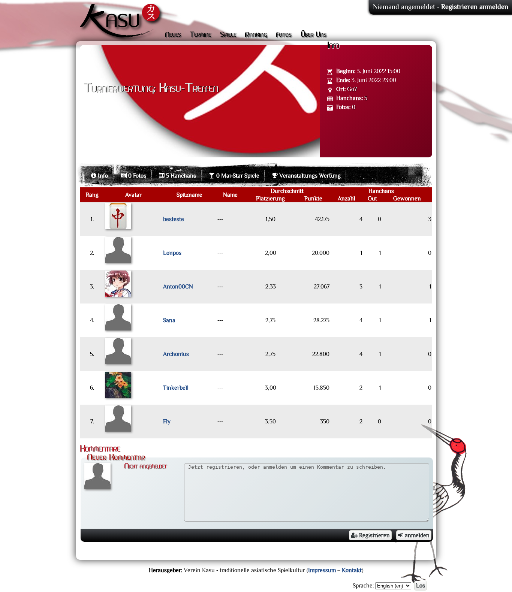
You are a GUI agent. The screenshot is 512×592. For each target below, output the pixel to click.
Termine (200, 34)
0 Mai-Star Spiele (237, 176)
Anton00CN (178, 287)
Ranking (256, 34)
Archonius (176, 354)
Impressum (322, 570)
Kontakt (352, 570)
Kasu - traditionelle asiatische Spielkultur (121, 22)
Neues (173, 34)
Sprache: (363, 586)
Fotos (284, 34)
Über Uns (313, 34)
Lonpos (172, 253)
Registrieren (374, 535)
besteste (173, 219)
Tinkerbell (176, 388)
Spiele (228, 34)
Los (420, 586)
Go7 (352, 89)
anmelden (416, 535)
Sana (169, 320)
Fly (167, 422)
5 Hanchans (180, 176)
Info (102, 176)
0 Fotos (136, 176)
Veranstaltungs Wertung (309, 176)
